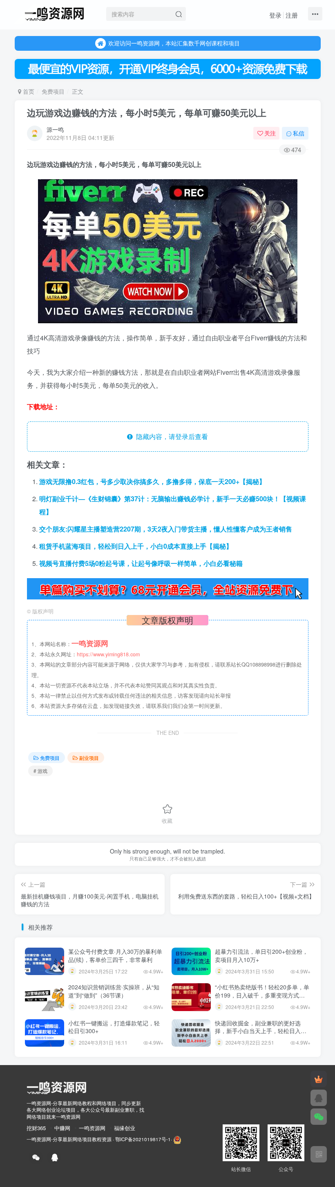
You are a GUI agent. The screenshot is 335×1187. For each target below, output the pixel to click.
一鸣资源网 (92, 1128)
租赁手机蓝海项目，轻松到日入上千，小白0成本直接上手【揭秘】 (135, 546)
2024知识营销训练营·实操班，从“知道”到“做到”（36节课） (113, 991)
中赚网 (62, 1128)
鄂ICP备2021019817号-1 (143, 1139)
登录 (275, 15)
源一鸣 (55, 129)
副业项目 (89, 757)
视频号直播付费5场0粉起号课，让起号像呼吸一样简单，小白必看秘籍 (141, 563)
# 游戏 (40, 770)
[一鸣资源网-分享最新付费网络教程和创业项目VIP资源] (54, 12)
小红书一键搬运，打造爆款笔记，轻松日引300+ (114, 1027)
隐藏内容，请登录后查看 (170, 436)
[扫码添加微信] (318, 1116)
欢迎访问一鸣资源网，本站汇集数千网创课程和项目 (174, 43)
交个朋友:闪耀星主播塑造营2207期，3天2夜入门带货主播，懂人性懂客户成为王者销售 (165, 529)
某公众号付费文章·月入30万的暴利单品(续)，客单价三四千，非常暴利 (115, 955)
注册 (292, 15)
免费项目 (53, 91)
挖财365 (36, 1128)
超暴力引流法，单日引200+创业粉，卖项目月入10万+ (261, 955)
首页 (27, 91)
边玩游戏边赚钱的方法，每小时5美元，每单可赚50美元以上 (146, 112)
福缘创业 (124, 1128)
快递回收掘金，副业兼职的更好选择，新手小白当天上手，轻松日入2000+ (258, 1031)
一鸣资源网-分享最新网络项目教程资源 (69, 1139)
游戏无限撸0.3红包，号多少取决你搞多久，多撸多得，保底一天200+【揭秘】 (152, 481)
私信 (298, 133)
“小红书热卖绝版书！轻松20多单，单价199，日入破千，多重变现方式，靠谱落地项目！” (262, 995)
